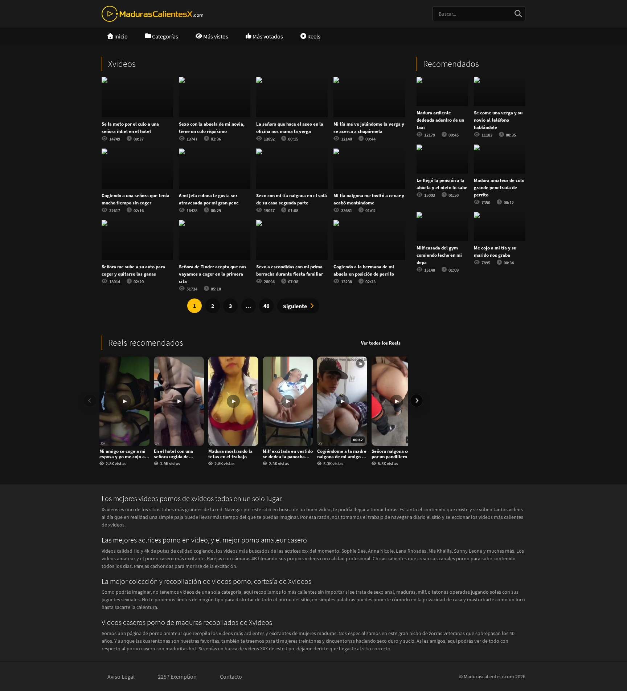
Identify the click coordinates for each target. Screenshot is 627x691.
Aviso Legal (121, 676)
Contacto (231, 676)
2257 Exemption (177, 676)
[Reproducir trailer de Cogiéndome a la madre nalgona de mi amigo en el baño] (360, 363)
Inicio (120, 36)
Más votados (267, 36)
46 (266, 305)
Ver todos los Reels (381, 343)
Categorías (164, 36)
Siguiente (295, 306)
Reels (313, 36)
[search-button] (518, 14)
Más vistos (215, 36)
